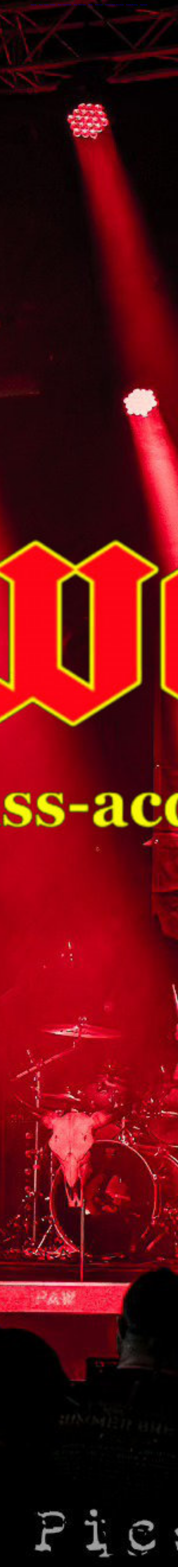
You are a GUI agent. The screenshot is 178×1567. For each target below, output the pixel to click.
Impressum (143, 5)
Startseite (33, 5)
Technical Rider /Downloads (114, 5)
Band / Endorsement (64, 5)
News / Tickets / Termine (47, 5)
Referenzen (98, 5)
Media (90, 5)
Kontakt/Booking (132, 5)
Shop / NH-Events (80, 5)
